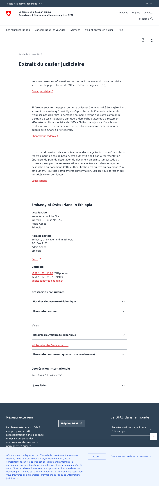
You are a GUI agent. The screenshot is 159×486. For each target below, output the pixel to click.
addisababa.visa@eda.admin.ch (50, 345)
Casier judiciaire (41, 91)
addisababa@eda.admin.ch (47, 280)
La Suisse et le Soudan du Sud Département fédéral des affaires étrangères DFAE (46, 13)
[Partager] (151, 40)
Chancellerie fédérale (44, 136)
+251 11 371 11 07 (42, 273)
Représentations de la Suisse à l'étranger (129, 429)
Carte (35, 259)
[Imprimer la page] (143, 40)
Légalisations (39, 180)
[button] (18, 29)
